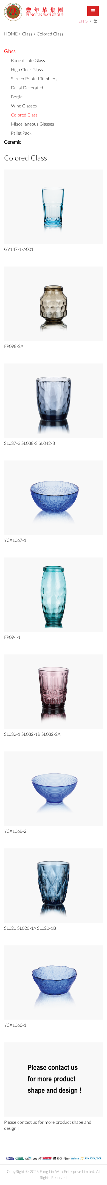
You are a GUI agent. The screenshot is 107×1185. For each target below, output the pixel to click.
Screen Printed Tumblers (34, 79)
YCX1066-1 (15, 1025)
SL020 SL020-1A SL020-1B (30, 928)
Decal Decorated (27, 88)
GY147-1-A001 (18, 249)
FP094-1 (12, 637)
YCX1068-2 (15, 831)
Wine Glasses (24, 106)
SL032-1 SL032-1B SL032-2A (32, 734)
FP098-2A (13, 346)
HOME (11, 34)
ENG (83, 21)
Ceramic (12, 142)
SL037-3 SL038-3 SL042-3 (29, 443)
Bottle (16, 97)
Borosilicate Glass (28, 61)
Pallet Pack (21, 133)
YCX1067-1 (15, 540)
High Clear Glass (27, 70)
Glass (27, 34)
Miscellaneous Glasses (32, 124)
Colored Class (50, 34)
